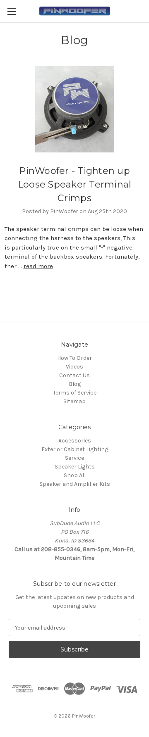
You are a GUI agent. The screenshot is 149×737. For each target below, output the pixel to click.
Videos (74, 366)
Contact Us (74, 375)
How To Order (74, 357)
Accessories (74, 440)
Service (74, 457)
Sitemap (74, 401)
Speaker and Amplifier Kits (74, 483)
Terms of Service (74, 392)
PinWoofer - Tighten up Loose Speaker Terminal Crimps (75, 184)
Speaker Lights (75, 466)
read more (38, 266)
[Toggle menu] (11, 11)
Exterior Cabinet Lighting (74, 449)
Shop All (75, 475)
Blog (75, 384)
